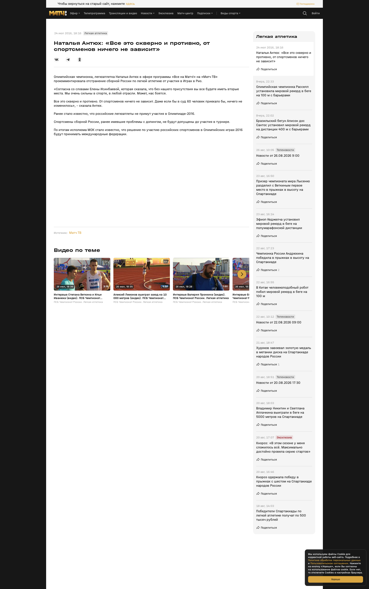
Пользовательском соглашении (329, 563)
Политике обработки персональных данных (334, 560)
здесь (130, 4)
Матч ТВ (75, 233)
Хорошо (335, 579)
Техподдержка (307, 4)
